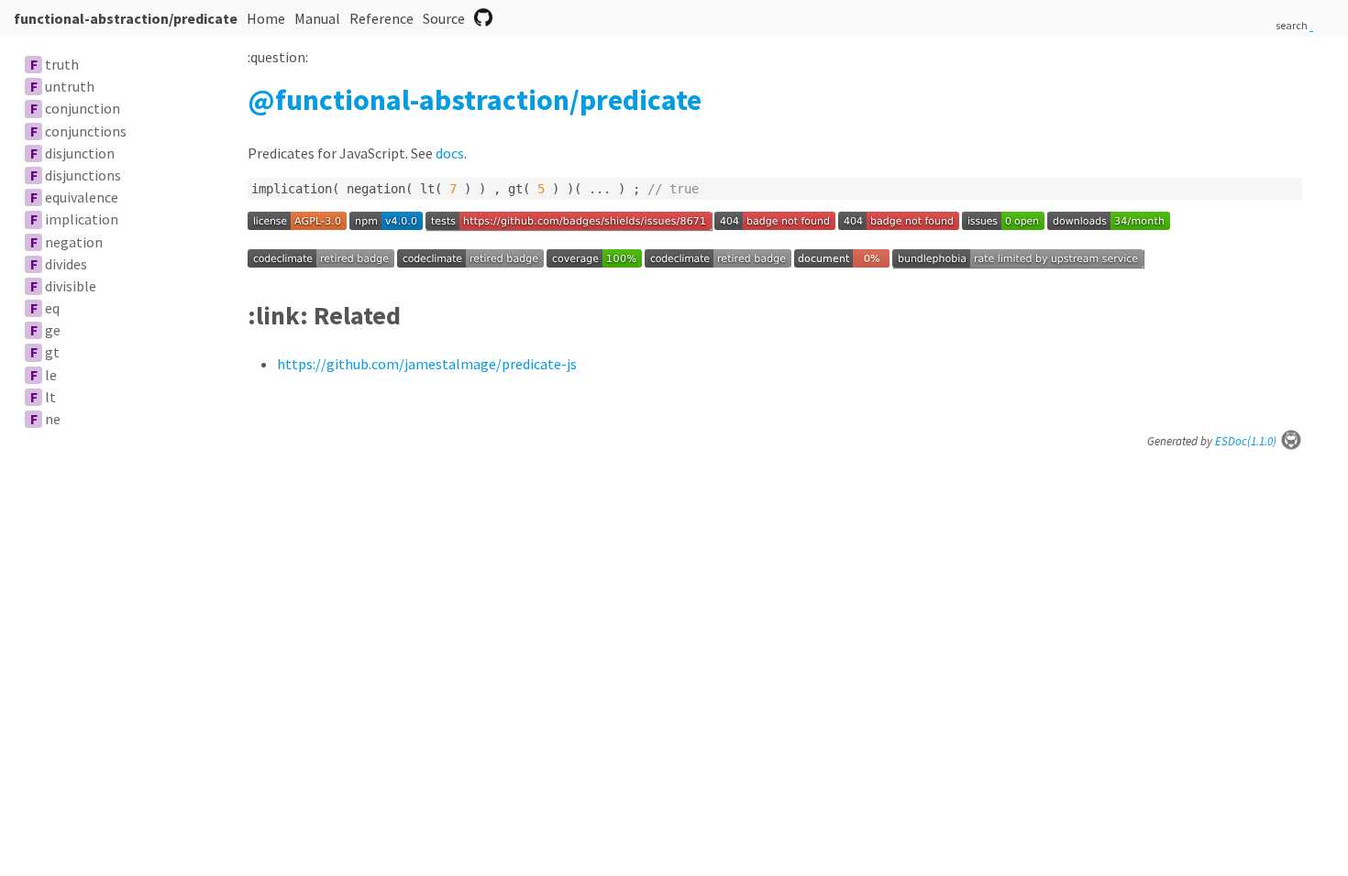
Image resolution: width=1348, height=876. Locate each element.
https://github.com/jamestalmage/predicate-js (427, 364)
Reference (381, 18)
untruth (69, 86)
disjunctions (83, 175)
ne (53, 419)
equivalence (81, 197)
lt (50, 397)
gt (52, 352)
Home (266, 18)
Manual (317, 18)
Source (444, 18)
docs (450, 153)
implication (81, 219)
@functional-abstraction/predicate (475, 100)
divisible (70, 286)
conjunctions (86, 131)
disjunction (80, 153)
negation (74, 242)
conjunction (82, 108)
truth (62, 64)
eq (52, 308)
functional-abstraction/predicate (126, 18)
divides (66, 264)
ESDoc (1245, 441)
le (51, 375)
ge (53, 330)
